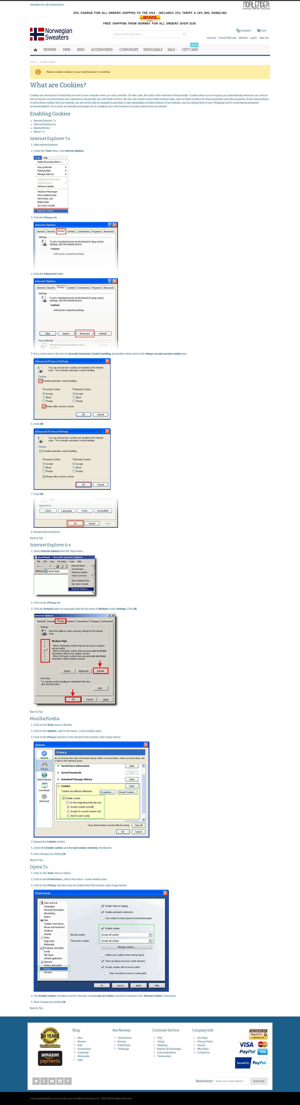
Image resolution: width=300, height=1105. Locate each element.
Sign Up (264, 38)
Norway (122, 1041)
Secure (201, 1045)
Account (211, 38)
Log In (253, 38)
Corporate (83, 1052)
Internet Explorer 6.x (45, 124)
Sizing (160, 1041)
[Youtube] (52, 1081)
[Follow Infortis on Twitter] (36, 1081)
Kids (80, 1045)
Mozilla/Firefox (42, 128)
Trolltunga (123, 1048)
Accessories (84, 1048)
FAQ (159, 1037)
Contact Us (203, 1052)
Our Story (202, 1037)
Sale (80, 1060)
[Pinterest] (68, 1081)
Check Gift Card (227, 38)
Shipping (162, 1045)
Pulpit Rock (124, 1045)
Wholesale (83, 1056)
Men (80, 1037)
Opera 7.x (39, 131)
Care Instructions (166, 1052)
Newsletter (204, 1081)
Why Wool (203, 1048)
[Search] (184, 34)
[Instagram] (60, 1081)
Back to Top (36, 538)
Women (82, 1041)
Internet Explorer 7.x (45, 120)
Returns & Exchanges (169, 1048)
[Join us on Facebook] (44, 1081)
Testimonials (164, 1056)
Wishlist (243, 38)
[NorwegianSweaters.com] (52, 34)
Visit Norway (124, 1037)
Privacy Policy (205, 1041)
